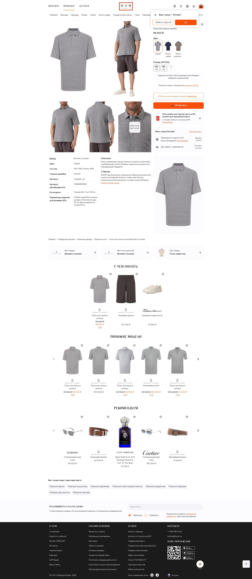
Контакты (53, 546)
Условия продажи (96, 550)
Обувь (84, 15)
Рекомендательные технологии (102, 569)
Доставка (93, 541)
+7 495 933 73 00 (174, 532)
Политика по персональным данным (104, 565)
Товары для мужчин (66, 239)
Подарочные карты (122, 15)
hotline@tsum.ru (174, 536)
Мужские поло (100, 239)
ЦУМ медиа (54, 560)
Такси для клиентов (136, 565)
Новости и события (57, 536)
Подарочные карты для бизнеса (142, 546)
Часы (137, 15)
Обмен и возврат (96, 546)
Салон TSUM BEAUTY (137, 560)
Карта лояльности (136, 569)
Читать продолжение (110, 183)
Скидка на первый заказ (99, 555)
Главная (51, 239)
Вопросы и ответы (97, 532)
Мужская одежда (84, 239)
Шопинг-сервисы (135, 532)
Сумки (93, 15)
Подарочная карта (136, 541)
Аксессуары (104, 15)
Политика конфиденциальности (103, 560)
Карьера (53, 555)
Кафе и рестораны (136, 555)
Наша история (55, 550)
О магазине (54, 532)
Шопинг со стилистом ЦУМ (139, 536)
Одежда (75, 15)
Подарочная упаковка (138, 550)
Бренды (64, 15)
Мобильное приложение (99, 536)
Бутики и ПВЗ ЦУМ (57, 541)
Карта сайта (54, 565)
